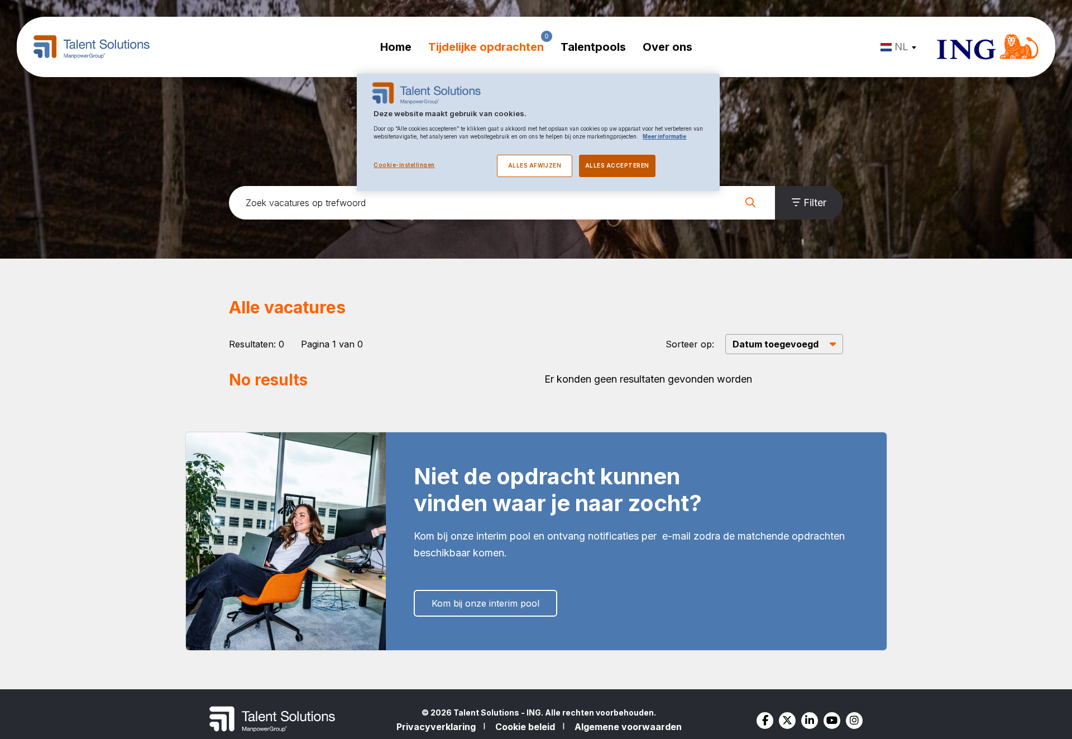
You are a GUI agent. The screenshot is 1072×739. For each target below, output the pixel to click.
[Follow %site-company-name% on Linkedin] (809, 720)
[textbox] (897, 47)
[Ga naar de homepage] (987, 47)
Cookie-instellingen (404, 165)
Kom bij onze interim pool (485, 603)
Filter (814, 202)
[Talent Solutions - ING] (92, 47)
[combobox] (900, 47)
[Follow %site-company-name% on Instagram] (854, 720)
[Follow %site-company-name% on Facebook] (765, 720)
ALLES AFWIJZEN (535, 166)
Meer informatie (664, 137)
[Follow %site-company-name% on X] (787, 720)
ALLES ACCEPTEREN (617, 166)
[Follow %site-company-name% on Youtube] (832, 720)
